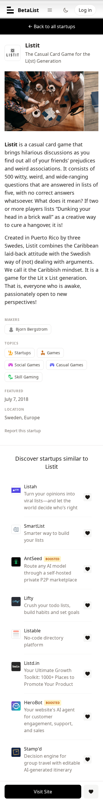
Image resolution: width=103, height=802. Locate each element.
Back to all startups (54, 26)
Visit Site (43, 791)
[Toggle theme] (66, 10)
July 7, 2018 (16, 399)
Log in (85, 10)
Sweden (13, 417)
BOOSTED (52, 559)
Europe (32, 417)
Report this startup (23, 430)
